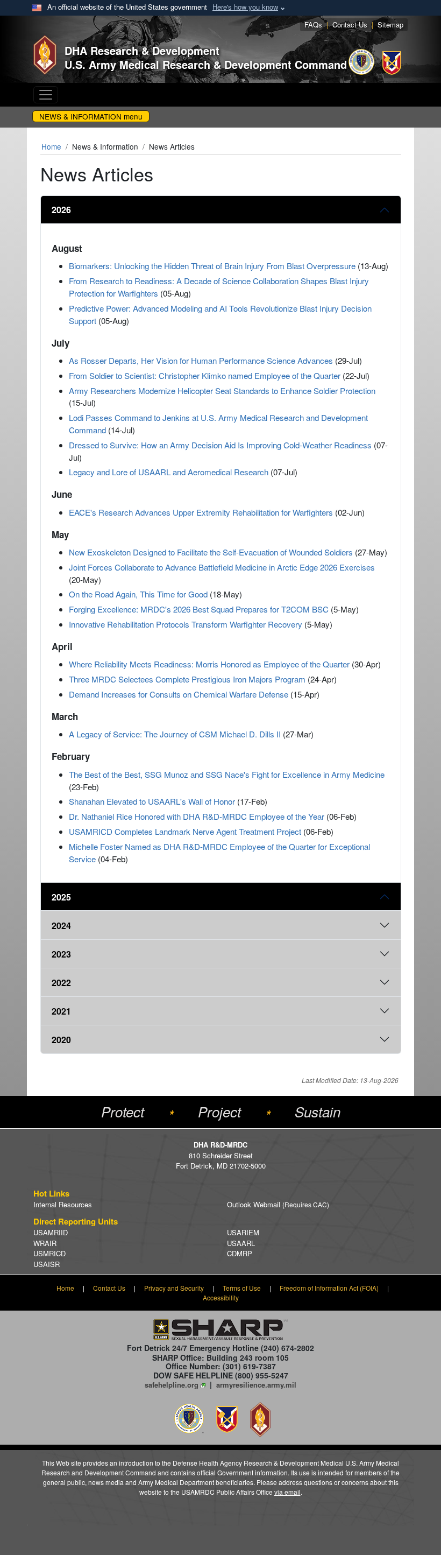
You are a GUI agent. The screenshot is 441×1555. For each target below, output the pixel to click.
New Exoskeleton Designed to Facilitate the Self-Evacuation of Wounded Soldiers (211, 552)
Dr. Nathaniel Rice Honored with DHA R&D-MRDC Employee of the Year (196, 816)
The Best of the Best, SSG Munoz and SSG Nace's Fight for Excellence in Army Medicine (227, 774)
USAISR (46, 1264)
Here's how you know (245, 7)
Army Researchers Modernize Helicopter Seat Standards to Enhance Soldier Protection (222, 390)
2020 (61, 1039)
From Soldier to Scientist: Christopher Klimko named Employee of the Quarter (204, 375)
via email (287, 1491)
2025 (61, 897)
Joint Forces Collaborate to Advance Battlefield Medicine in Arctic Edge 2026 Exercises (222, 567)
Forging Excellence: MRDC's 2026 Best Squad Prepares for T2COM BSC (199, 609)
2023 (61, 954)
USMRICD (49, 1253)
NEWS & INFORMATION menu (91, 116)
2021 (61, 1011)
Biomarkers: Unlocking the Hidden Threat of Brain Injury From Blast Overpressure (212, 265)
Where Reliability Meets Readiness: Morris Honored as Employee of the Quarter (209, 664)
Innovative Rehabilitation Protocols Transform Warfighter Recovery (185, 624)
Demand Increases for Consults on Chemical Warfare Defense (178, 694)
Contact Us (349, 24)
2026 (61, 209)
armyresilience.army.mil (256, 1385)
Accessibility (221, 1297)
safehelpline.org (171, 1385)
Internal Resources (62, 1204)
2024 (61, 925)
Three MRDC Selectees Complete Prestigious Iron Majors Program (187, 679)
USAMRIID (50, 1232)
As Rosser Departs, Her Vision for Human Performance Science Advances (201, 360)
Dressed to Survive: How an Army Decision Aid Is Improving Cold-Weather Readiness (220, 445)
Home (51, 146)
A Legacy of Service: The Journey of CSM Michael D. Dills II (175, 734)
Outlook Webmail (278, 1204)
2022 (61, 982)
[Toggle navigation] (45, 94)
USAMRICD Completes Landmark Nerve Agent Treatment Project (185, 831)
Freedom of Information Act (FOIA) (329, 1287)
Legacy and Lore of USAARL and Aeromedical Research (168, 471)
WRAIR (44, 1243)
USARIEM (243, 1232)
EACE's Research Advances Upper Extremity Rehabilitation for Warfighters (201, 512)
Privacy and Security (174, 1287)
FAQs (313, 24)
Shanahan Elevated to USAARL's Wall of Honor (152, 801)
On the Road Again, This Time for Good (138, 594)
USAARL (241, 1243)
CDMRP (239, 1253)
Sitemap (390, 24)
